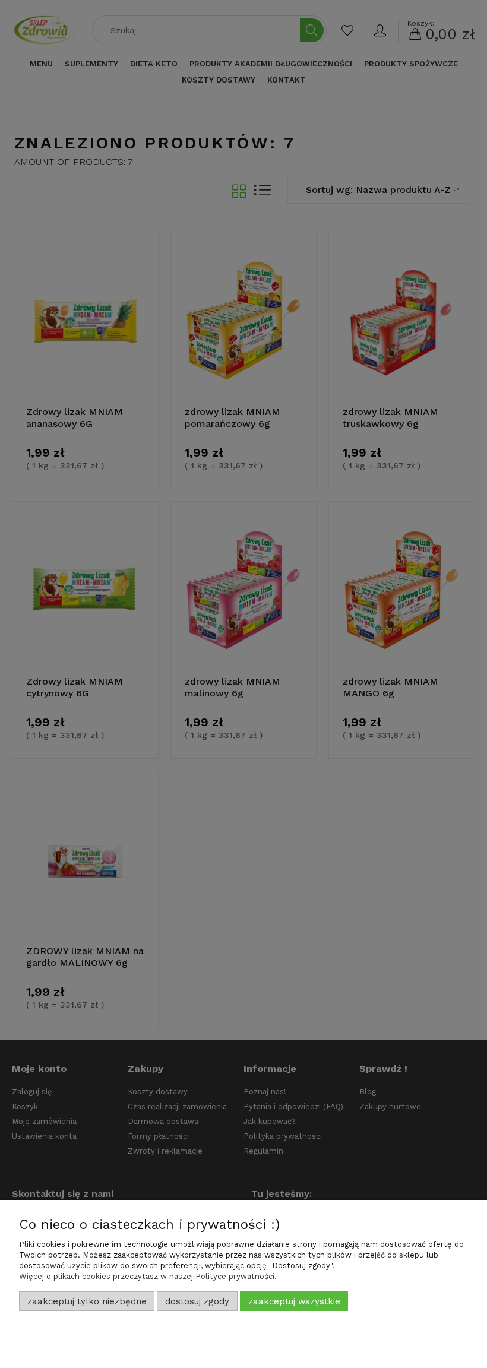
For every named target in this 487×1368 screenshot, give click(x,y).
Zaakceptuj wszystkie (294, 1301)
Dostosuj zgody (197, 1301)
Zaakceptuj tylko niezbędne (87, 1301)
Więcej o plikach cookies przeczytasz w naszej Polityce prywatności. (148, 1276)
